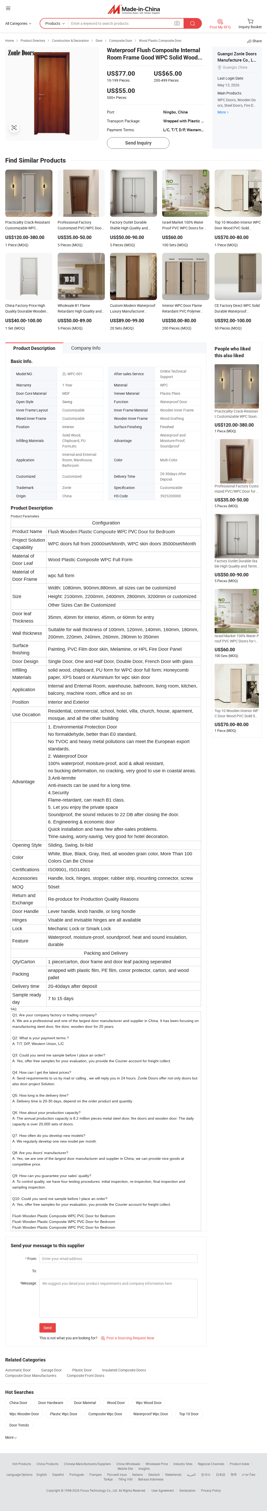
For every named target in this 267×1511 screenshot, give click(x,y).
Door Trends (19, 1425)
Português (76, 1474)
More (221, 112)
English (42, 1474)
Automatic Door (18, 1369)
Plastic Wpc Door (63, 1413)
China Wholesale (128, 1464)
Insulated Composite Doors (124, 1369)
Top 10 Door (189, 1413)
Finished (167, 426)
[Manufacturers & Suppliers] (133, 9)
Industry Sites (182, 1464)
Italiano (137, 1474)
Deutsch (154, 1474)
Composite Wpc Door (105, 1413)
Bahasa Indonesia (150, 1479)
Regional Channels (211, 1464)
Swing (67, 401)
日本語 (220, 1474)
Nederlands (173, 1474)
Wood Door (116, 1402)
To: (34, 1270)
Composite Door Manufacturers (30, 1375)
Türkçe (108, 1479)
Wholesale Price (156, 1464)
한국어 (205, 1474)
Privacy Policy (211, 1490)
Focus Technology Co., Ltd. (99, 1490)
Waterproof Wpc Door (150, 1413)
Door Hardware (50, 1402)
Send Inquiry (138, 143)
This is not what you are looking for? (68, 1337)
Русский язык (117, 1474)
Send (48, 1327)
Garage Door (51, 1369)
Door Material (85, 1402)
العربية (191, 1474)
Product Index (239, 1464)
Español (58, 1474)
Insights (144, 1468)
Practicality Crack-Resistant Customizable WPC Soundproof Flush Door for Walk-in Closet (237, 414)
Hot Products (21, 1464)
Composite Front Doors (85, 1375)
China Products (47, 1464)
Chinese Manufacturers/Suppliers (87, 1464)
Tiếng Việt (125, 1479)
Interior (68, 426)
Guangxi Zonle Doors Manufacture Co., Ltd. (237, 60)
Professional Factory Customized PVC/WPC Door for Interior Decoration (237, 488)
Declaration (187, 1490)
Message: (28, 1283)
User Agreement (162, 1490)
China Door (18, 1402)
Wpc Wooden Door (24, 1413)
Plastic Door (82, 1369)
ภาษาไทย (248, 1474)
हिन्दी (233, 1474)
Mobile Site (125, 1468)
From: (31, 1258)
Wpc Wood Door (149, 1402)
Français (95, 1474)
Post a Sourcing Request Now (127, 1337)
